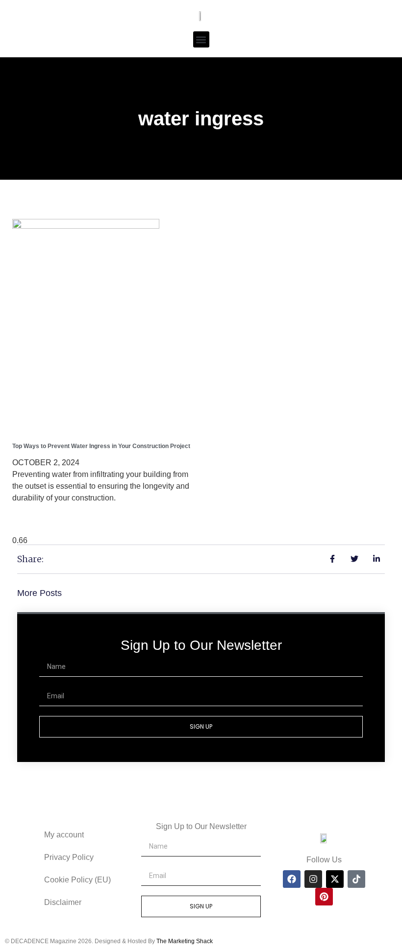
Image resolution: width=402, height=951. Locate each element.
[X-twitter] (335, 879)
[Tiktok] (356, 879)
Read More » (39, 517)
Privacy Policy (69, 857)
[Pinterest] (324, 896)
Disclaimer (62, 902)
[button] (201, 39)
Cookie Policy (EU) (77, 880)
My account (64, 835)
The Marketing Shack (184, 941)
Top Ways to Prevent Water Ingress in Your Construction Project (101, 446)
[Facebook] (292, 879)
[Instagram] (313, 879)
